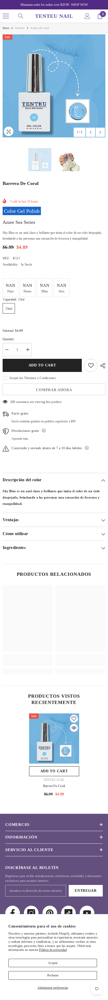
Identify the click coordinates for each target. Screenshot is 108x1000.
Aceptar (53, 963)
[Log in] (87, 16)
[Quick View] (74, 728)
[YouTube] (87, 913)
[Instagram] (31, 913)
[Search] (21, 16)
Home (6, 28)
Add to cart (42, 365)
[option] (54, 85)
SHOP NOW (79, 5)
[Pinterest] (49, 913)
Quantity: (9, 339)
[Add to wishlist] (91, 365)
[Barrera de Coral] (54, 738)
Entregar (86, 891)
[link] (28, 663)
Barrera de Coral (54, 786)
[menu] (6, 16)
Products (20, 28)
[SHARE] (101, 365)
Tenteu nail (54, 780)
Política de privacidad (53, 950)
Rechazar (52, 975)
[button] (90, 132)
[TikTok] (68, 913)
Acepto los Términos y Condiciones (32, 378)
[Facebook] (12, 913)
